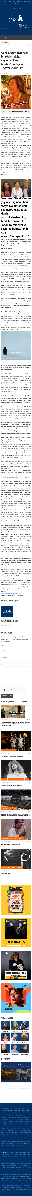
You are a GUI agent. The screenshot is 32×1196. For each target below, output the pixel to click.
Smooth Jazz (17, 1145)
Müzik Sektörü (27, 1141)
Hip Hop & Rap (27, 1132)
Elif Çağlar (7, 1163)
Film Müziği (12, 1126)
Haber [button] (14, 750)
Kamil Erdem (20, 1172)
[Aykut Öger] (5, 1025)
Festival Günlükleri (5, 1126)
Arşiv (16, 1119)
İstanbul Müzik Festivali (23, 1134)
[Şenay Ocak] (24, 1025)
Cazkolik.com (4, 73)
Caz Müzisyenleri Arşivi (18, 1121)
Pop (17, 1143)
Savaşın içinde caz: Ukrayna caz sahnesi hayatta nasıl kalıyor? (16, 1088)
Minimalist (22, 1141)
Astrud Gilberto (8, 1154)
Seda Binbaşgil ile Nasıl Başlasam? (24, 1183)
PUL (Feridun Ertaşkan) (23, 1143)
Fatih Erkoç (8, 1165)
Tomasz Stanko (19, 1187)
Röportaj (12, 1145)
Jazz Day (17, 1137)
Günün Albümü (24, 1130)
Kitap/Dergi (22, 1137)
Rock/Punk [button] (21, 838)
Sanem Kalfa (15, 1183)
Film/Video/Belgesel (19, 1126)
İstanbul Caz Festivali (14, 1134)
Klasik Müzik (20, 1)
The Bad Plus (8, 1187)
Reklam (9, 1)
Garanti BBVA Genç (21, 1128)
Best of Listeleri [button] (5, 838)
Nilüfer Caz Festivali (9, 1143)
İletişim (14, 1)
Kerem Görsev (19, 1174)
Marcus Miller (24, 1176)
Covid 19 (4, 1123)
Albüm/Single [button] (5, 808)
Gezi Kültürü (28, 1128)
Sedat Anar (4, 1185)
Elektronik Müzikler (18, 1123)
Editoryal (12, 1123)
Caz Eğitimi (11, 1121)
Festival (27, 1123)
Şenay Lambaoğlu (10, 1185)
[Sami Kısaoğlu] (15, 1037)
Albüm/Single (26, 1117)
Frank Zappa (13, 1165)
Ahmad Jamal (11, 1152)
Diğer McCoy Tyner (5, 873)
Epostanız (4, 657)
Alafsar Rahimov (18, 1152)
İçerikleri (7, 619)
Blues (25, 1)
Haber (13, 1132)
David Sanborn (17, 1161)
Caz (8, 1121)
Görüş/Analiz (6, 1130)
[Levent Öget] (5, 1048)
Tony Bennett (24, 1187)
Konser (10, 1139)
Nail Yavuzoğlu (13, 1178)
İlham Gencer (21, 1167)
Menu (4, 37)
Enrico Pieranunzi (24, 1163)
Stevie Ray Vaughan (23, 1185)
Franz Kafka (18, 1165)
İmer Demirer (27, 1167)
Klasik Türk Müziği (5, 1139)
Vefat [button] (27, 779)
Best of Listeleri (26, 1119)
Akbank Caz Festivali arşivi (8, 45)
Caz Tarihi (25, 1121)
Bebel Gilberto (15, 1156)
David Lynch (11, 1161)
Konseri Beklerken (16, 1139)
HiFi (29, 1)
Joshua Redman (14, 1172)
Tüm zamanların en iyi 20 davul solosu (10, 844)
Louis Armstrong (9, 1176)
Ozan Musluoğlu (15, 1180)
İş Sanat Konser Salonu (5, 1134)
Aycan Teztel (14, 1154)
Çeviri (29, 1121)
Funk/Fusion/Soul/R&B (13, 1128)
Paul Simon (27, 1180)
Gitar (2, 1130)
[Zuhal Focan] (24, 1037)
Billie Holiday (25, 1156)
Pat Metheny (21, 1180)
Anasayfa (4, 1)
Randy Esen (10, 1183)
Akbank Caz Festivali (12, 1117)
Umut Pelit (13, 1189)
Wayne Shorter (25, 1189)
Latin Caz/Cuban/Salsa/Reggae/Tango (12, 1141)
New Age (3, 1143)
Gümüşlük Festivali (17, 1130)
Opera (15, 1143)
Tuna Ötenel (8, 1189)
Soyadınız (4, 651)
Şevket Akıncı (16, 1185)
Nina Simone (18, 1178)
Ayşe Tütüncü (25, 1154)
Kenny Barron (7, 1174)
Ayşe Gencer (20, 1154)
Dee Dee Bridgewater (25, 1161)
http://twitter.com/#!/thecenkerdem (11, 593)
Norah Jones (24, 1178)
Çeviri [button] (13, 867)
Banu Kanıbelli (8, 1156)
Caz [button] (3, 750)
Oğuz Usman (9, 1180)
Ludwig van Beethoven (17, 1176)
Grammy (11, 1130)
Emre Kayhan (18, 1163)
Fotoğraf (6, 1128)
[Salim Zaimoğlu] (15, 1048)
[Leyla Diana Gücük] (24, 1048)
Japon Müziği (12, 1137)
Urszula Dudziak (19, 1189)
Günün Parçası (8, 1132)
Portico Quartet (4, 1183)
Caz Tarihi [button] (14, 779)
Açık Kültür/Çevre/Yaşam (20, 1115)
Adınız (3, 645)
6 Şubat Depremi (12, 1115)
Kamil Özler (25, 1172)
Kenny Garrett (13, 1174)
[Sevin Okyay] (15, 1025)
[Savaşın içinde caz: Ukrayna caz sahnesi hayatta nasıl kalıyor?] (16, 1072)
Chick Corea (6, 1161)
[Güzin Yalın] (5, 1037)
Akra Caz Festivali (20, 1117)
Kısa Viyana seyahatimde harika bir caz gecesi (12, 756)
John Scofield (8, 1172)
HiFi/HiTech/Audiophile (19, 1132)
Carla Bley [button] (4, 779)
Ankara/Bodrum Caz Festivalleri (9, 1119)
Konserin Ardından (23, 1139)
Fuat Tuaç (22, 1165)
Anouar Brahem (24, 1152)
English (24, 1123)
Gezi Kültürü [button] (8, 750)
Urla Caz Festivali (24, 1145)
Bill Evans (20, 1156)
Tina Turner (13, 1187)
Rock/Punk (8, 1145)
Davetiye (8, 1123)
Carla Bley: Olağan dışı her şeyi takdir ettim (11, 785)
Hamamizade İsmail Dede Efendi (12, 1167)
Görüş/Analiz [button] (20, 779)
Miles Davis (7, 1178)
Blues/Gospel (3, 1121)
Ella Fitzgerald (12, 1163)
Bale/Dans (20, 1119)
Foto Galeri (16, 3)
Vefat (29, 1145)
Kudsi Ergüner (25, 1174)
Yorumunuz (4, 665)
